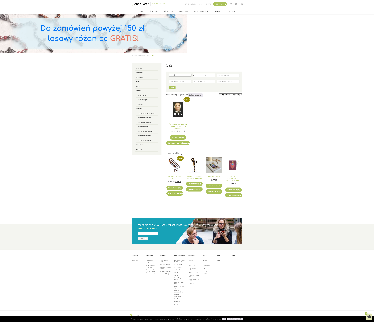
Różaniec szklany (143, 127)
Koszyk (222, 4)
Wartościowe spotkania (192, 269)
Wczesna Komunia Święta (165, 267)
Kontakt (208, 4)
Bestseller (139, 73)
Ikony (138, 82)
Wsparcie (231, 11)
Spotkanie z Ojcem (193, 272)
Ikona (176, 272)
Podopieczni (149, 260)
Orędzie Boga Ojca (201, 11)
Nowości (139, 68)
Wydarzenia (218, 11)
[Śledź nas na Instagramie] (231, 4)
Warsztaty (205, 260)
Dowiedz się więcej (178, 137)
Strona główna (190, 4)
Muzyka (140, 104)
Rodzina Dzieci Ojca (164, 261)
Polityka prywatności (235, 319)
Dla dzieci (139, 145)
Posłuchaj (177, 301)
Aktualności (153, 11)
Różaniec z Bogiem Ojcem (146, 113)
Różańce (139, 109)
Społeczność (183, 11)
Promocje (139, 77)
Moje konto (225, 4)
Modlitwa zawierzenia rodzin (179, 291)
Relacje (205, 263)
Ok (224, 319)
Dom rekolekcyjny (165, 274)
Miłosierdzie (168, 11)
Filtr (172, 88)
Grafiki (176, 304)
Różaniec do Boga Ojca (179, 282)
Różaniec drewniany (144, 118)
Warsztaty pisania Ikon (193, 276)
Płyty (204, 268)
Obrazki (138, 86)
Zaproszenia (206, 265)
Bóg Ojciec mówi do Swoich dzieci (179, 261)
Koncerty (190, 263)
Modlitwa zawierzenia (177, 295)
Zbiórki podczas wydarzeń (150, 266)
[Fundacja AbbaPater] (140, 3)
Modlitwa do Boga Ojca (179, 287)
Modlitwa (148, 263)
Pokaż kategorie (195, 95)
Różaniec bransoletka (145, 140)
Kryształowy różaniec (144, 122)
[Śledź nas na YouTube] (241, 4)
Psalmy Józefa (207, 271)
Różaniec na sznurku (144, 136)
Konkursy (191, 283)
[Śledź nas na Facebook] (236, 4)
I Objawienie (178, 264)
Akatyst (205, 273)
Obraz (176, 275)
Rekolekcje (191, 265)
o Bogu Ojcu (142, 95)
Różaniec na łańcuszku (145, 131)
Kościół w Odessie (165, 264)
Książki (138, 91)
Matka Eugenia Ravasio (178, 278)
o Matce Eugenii (143, 100)
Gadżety (139, 149)
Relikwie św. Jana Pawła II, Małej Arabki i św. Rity (151, 271)
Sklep (216, 4)
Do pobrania (177, 299)
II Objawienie (178, 267)
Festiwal (190, 260)
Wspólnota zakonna (165, 271)
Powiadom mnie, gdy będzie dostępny (179, 143)
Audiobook (177, 270)
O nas (201, 4)
